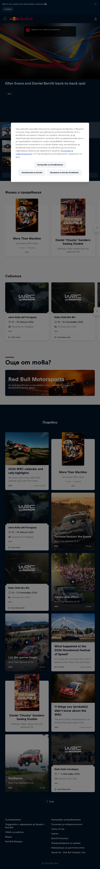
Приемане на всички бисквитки (64, 173)
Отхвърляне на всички (31, 173)
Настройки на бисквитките (50, 165)
